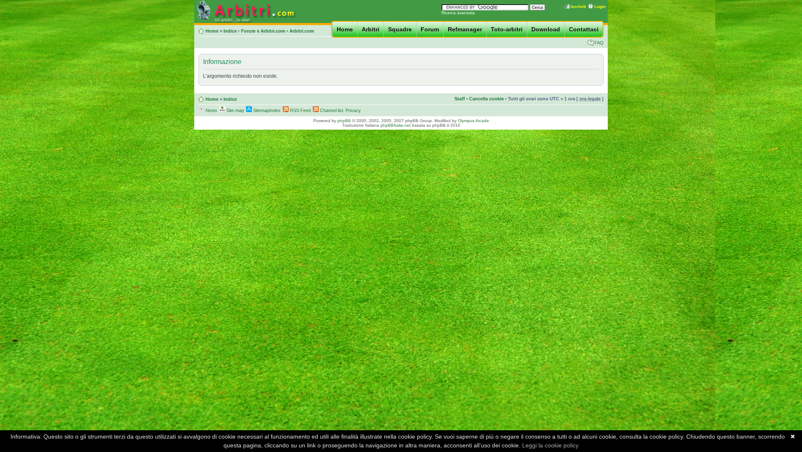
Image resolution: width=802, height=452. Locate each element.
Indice (230, 30)
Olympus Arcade (473, 120)
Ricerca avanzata (458, 12)
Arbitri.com (301, 30)
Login (600, 6)
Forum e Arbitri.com (263, 30)
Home (345, 29)
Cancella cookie (486, 98)
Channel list (331, 110)
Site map (234, 110)
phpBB (344, 120)
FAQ (599, 42)
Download (545, 29)
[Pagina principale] (245, 21)
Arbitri (370, 29)
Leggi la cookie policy (550, 445)
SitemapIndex (266, 110)
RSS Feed (300, 110)
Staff (459, 98)
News (210, 110)
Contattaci (584, 29)
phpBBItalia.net (396, 125)
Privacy (353, 110)
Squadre (400, 29)
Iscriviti (578, 6)
